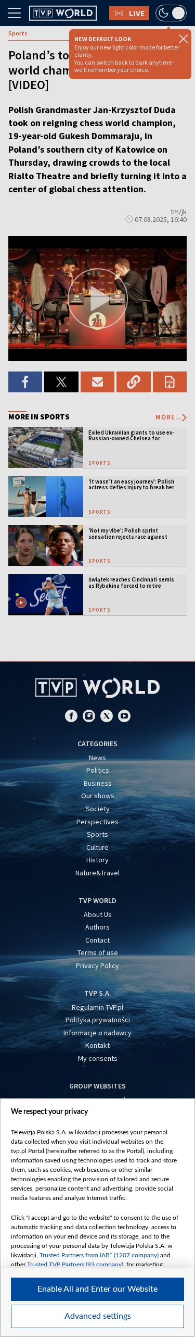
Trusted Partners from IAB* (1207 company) (99, 1255)
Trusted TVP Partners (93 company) (75, 1264)
